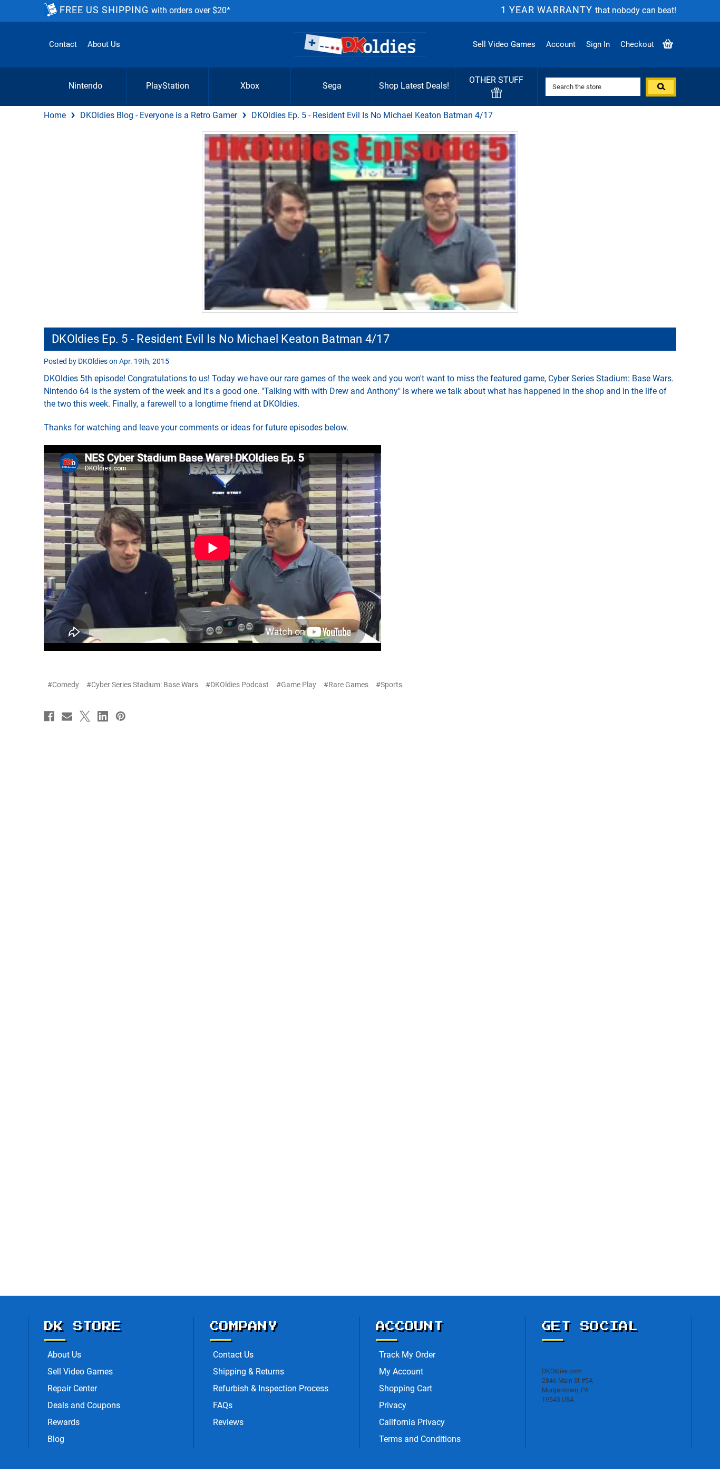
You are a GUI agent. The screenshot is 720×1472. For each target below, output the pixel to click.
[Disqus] (360, 861)
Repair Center (72, 1388)
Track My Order (407, 1355)
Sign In (598, 44)
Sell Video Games (504, 44)
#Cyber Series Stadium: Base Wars (142, 684)
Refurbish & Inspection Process (270, 1388)
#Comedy (63, 684)
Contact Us (233, 1355)
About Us (103, 44)
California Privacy (412, 1422)
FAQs (222, 1405)
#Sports (389, 684)
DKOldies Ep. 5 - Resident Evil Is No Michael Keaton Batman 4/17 (221, 338)
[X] (85, 716)
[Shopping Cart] (667, 44)
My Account (401, 1372)
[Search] (661, 87)
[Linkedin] (103, 716)
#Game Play (296, 684)
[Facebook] (49, 716)
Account (561, 44)
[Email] (67, 716)
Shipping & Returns (248, 1372)
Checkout (637, 44)
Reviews (228, 1422)
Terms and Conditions (420, 1439)
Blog (55, 1439)
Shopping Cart (405, 1388)
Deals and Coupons (83, 1405)
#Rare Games (346, 684)
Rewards (63, 1422)
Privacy (392, 1405)
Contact (63, 44)
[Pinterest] (120, 716)
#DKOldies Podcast (237, 684)
